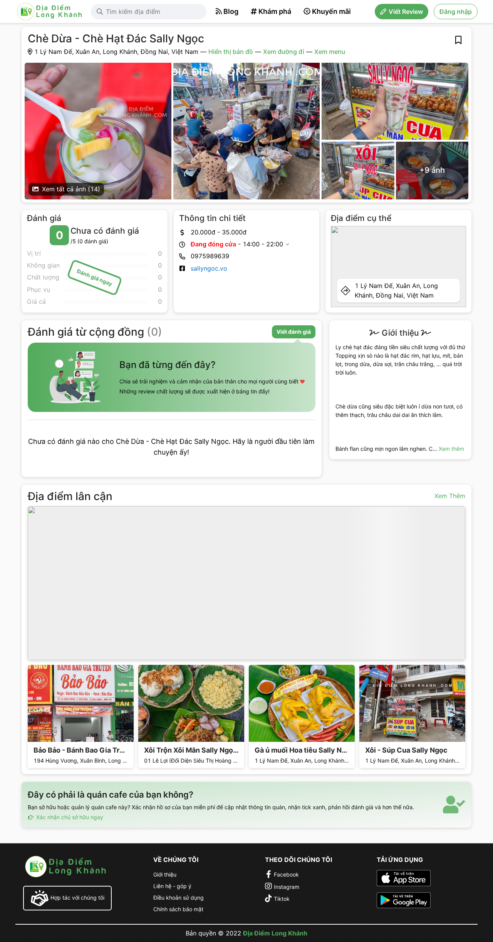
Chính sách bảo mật (178, 909)
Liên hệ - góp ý (172, 886)
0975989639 (210, 256)
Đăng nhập (455, 11)
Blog (230, 11)
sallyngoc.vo (209, 268)
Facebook (286, 874)
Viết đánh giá (294, 331)
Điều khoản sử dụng (178, 897)
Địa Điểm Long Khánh (275, 933)
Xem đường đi (283, 51)
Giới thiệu (164, 874)
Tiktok (282, 898)
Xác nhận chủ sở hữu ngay (69, 817)
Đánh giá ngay (94, 277)
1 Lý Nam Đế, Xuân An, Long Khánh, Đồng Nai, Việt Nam (396, 290)
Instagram (286, 886)
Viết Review (406, 11)
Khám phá (274, 11)
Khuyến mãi (331, 11)
